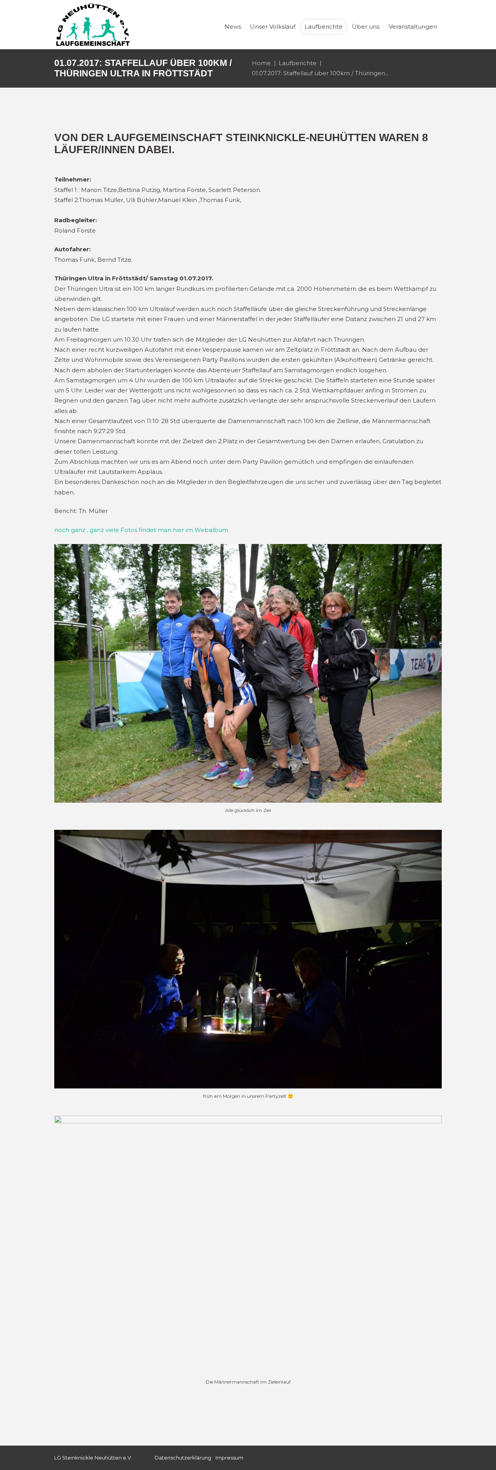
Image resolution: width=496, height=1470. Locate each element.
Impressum (229, 1457)
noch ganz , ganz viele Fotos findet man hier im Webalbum (141, 530)
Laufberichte (298, 63)
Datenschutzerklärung (183, 1457)
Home (261, 63)
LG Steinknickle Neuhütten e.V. (93, 1457)
